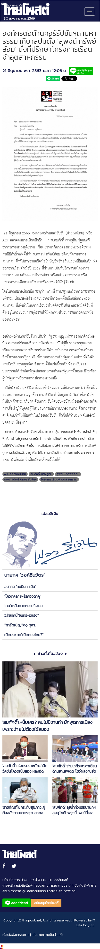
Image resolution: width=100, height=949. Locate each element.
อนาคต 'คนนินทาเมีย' (20, 586)
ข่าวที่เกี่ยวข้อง (50, 654)
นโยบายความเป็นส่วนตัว (47, 934)
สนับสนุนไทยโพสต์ (46, 903)
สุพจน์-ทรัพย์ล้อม (68, 474)
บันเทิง (79, 885)
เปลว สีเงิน (35, 880)
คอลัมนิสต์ (61, 880)
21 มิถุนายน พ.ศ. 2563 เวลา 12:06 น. (34, 71)
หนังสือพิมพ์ (24, 885)
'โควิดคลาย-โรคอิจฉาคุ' (22, 596)
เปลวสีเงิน (50, 514)
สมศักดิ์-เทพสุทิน (41, 474)
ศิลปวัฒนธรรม (37, 891)
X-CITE (48, 880)
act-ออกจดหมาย (15, 474)
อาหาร (53, 891)
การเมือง (21, 880)
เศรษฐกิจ (8, 885)
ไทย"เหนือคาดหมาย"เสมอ (23, 606)
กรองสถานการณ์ (45, 885)
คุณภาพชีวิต (66, 891)
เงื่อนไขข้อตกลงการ (15, 934)
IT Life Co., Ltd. (85, 923)
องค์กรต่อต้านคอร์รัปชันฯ (20, 479)
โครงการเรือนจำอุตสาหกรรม (59, 479)
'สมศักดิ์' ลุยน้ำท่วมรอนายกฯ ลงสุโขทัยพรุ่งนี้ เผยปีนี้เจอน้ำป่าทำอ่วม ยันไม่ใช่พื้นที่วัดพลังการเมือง (74, 810)
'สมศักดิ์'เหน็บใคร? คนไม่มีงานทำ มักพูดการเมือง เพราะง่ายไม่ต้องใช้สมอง (47, 726)
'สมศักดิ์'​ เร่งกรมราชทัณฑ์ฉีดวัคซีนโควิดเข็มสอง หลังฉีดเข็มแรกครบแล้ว (24, 768)
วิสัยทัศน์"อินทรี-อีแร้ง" (21, 615)
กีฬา (87, 885)
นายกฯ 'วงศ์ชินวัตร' (24, 575)
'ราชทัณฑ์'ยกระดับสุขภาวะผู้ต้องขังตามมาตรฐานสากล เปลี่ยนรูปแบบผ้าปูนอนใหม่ (23, 810)
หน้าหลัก (8, 880)
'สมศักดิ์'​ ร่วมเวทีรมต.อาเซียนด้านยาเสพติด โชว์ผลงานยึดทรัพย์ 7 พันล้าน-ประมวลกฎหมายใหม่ (74, 768)
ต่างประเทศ (66, 885)
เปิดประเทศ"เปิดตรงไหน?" (23, 634)
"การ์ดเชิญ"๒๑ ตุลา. (20, 625)
